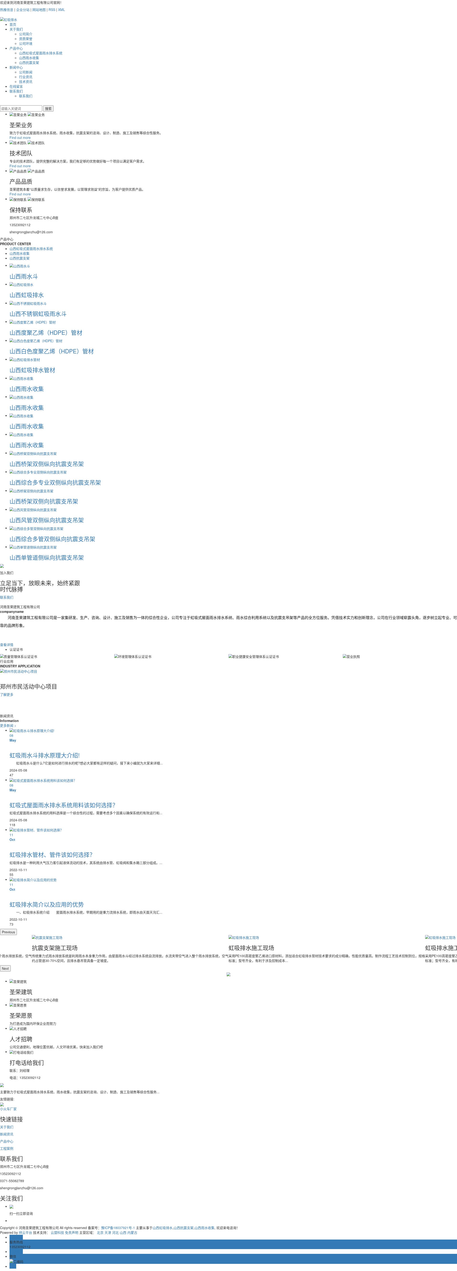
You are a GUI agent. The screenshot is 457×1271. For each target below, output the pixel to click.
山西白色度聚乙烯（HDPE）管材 (52, 351)
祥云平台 (25, 1232)
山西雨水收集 (29, 57)
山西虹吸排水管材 (32, 370)
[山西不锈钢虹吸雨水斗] (28, 302)
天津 (107, 1232)
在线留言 (16, 86)
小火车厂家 (8, 1108)
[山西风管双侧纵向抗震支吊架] (33, 509)
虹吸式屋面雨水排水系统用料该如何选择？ (64, 805)
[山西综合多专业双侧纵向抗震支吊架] (38, 471)
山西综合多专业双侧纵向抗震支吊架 (55, 482)
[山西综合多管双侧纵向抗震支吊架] (36, 527)
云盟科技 (57, 1232)
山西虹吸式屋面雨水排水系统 (40, 53)
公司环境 (25, 43)
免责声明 (71, 1232)
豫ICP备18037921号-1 (118, 1227)
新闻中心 (16, 67)
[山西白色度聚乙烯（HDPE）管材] (36, 340)
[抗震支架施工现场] (130, 937)
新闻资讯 (6, 1134)
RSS (52, 9)
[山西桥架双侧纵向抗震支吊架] (33, 452)
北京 (100, 1232)
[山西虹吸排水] (21, 284)
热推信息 (6, 9)
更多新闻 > (8, 725)
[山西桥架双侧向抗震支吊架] (31, 490)
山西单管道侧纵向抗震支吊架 (47, 557)
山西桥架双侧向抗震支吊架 (44, 501)
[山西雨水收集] (21, 378)
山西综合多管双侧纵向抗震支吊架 (52, 538)
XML (61, 9)
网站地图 (39, 9)
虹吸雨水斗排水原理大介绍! (45, 755)
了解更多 (6, 694)
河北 (115, 1232)
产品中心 (16, 48)
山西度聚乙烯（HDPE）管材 (46, 332)
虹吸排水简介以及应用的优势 (47, 904)
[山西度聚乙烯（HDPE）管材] (33, 321)
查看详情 (6, 644)
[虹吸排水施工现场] (326, 937)
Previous (8, 932)
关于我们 (16, 29)
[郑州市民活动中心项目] (18, 670)
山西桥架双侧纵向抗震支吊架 (47, 463)
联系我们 (16, 91)
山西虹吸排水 (27, 294)
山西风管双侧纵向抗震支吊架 (47, 520)
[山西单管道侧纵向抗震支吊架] (33, 546)
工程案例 (6, 1148)
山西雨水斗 (24, 276)
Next (5, 968)
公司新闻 (25, 72)
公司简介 (25, 33)
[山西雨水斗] (20, 265)
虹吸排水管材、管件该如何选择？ (52, 854)
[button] (228, 706)
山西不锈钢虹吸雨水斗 (38, 313)
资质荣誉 (25, 38)
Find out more (20, 137)
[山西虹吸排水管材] (25, 359)
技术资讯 (25, 81)
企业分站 (23, 9)
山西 (123, 1232)
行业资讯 (25, 76)
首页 (13, 24)
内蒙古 (132, 1232)
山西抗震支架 (29, 62)
